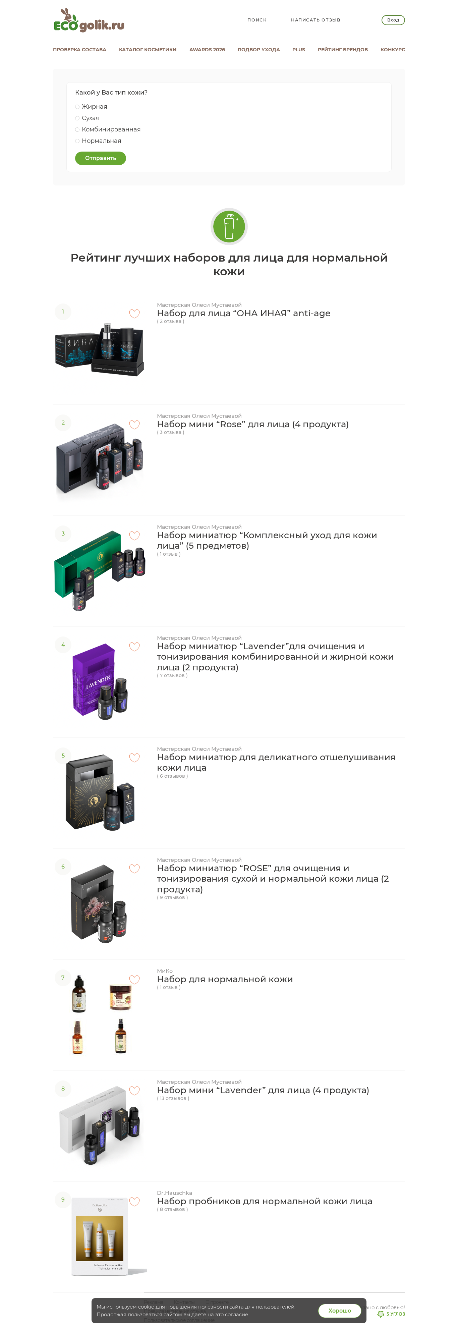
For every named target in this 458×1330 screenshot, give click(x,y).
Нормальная (101, 141)
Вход (393, 19)
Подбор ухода (259, 50)
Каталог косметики (148, 50)
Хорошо (340, 1311)
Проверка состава (79, 50)
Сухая (91, 118)
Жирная (94, 106)
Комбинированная (111, 129)
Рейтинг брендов (343, 50)
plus (298, 50)
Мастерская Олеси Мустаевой (199, 305)
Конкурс (393, 50)
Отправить (100, 158)
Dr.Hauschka (174, 1193)
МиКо (165, 971)
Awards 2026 (207, 50)
